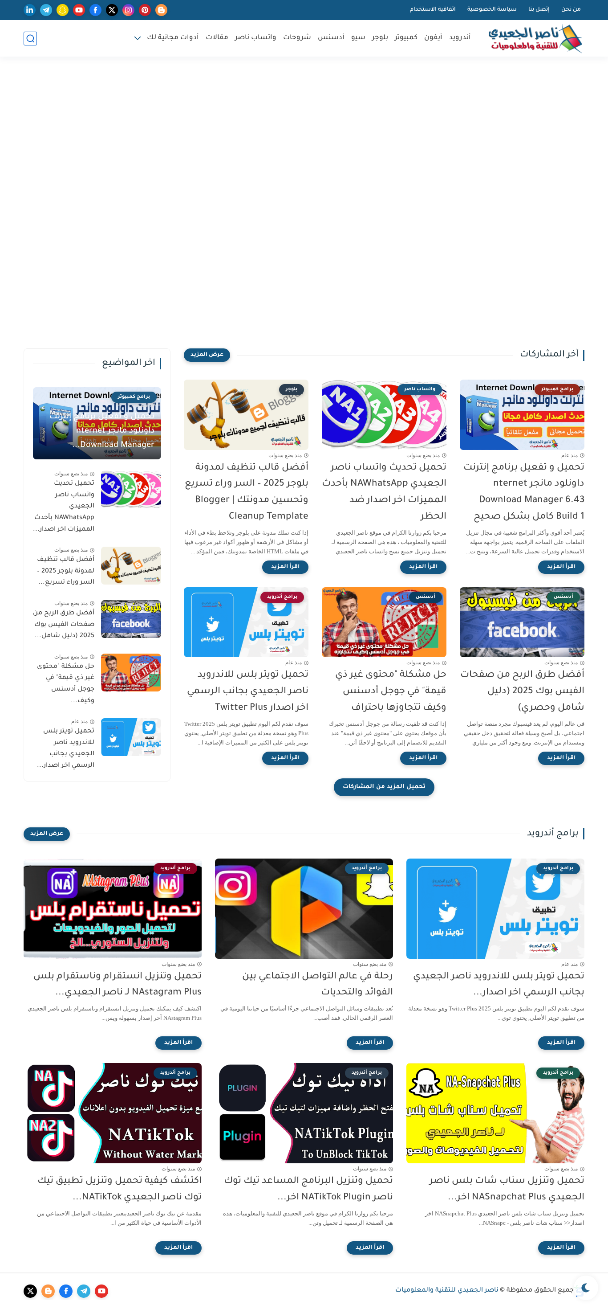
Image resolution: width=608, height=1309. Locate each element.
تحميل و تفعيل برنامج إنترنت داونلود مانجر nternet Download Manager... (101, 431)
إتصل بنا (539, 10)
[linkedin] (30, 10)
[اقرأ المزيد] (561, 567)
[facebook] (95, 10)
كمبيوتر (406, 38)
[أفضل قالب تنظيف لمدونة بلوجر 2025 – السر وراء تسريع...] (131, 566)
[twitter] (112, 10)
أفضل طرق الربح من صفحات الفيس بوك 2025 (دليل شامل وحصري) (522, 691)
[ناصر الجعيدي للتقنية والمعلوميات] (535, 38)
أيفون (433, 38)
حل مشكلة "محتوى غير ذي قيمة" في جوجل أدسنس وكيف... (65, 684)
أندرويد (460, 38)
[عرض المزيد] (207, 355)
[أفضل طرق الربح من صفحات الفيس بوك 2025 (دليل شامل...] (131, 619)
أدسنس (331, 38)
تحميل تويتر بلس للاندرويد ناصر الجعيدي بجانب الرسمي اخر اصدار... (65, 748)
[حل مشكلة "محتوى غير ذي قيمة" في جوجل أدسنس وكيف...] (131, 672)
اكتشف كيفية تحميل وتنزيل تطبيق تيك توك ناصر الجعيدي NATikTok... (119, 1189)
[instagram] (128, 10)
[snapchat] (63, 10)
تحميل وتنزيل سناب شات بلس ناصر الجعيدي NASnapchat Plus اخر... (507, 1189)
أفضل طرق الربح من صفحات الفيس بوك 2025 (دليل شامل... (63, 625)
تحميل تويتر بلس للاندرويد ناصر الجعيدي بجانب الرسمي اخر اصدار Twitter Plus (247, 691)
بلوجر (380, 38)
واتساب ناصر (255, 38)
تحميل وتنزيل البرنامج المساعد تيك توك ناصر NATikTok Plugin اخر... (308, 1189)
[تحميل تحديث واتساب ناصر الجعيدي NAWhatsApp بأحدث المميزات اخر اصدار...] (131, 489)
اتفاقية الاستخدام (433, 10)
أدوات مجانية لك (173, 38)
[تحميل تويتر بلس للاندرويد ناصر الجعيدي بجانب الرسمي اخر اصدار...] (131, 737)
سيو (358, 38)
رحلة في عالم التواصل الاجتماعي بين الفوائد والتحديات (317, 985)
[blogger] (161, 10)
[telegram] (46, 10)
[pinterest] (145, 10)
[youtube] (79, 10)
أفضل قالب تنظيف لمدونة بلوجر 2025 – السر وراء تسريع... (65, 571)
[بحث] (30, 38)
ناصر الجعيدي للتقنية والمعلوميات (447, 1290)
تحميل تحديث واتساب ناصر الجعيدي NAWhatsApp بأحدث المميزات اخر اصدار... (63, 506)
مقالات (217, 38)
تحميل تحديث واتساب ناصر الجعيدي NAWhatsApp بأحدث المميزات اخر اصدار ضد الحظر (384, 492)
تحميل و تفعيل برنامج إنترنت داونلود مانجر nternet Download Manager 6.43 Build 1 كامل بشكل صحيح (523, 492)
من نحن (571, 10)
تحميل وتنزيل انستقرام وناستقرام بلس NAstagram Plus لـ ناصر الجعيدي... (117, 985)
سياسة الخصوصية (492, 10)
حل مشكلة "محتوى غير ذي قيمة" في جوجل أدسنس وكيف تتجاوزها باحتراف (390, 691)
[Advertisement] (304, 136)
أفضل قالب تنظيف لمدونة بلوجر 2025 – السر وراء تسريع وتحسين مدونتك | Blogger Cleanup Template (246, 492)
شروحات (297, 38)
